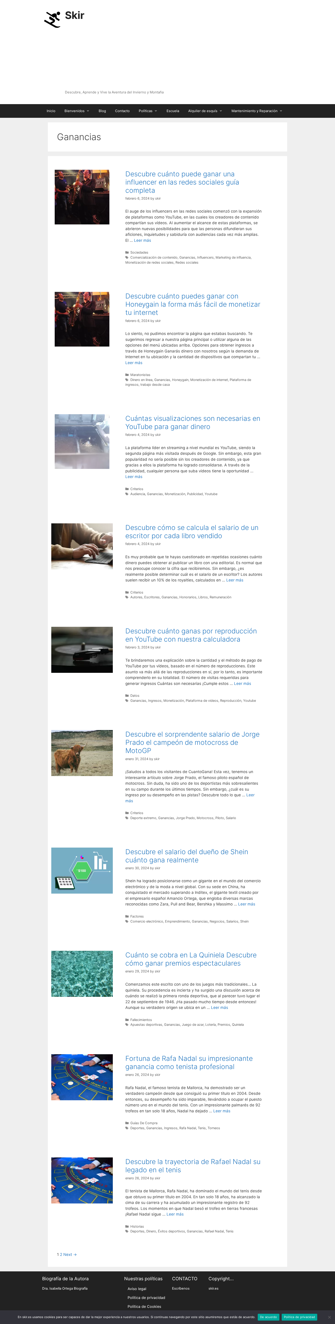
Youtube (211, 494)
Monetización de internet (209, 380)
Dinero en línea (141, 380)
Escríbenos (181, 1288)
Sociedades (139, 252)
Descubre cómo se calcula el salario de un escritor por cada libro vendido (191, 531)
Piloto (219, 818)
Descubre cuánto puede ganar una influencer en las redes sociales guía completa (182, 182)
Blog (102, 111)
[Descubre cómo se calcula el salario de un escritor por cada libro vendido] (82, 568)
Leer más (142, 240)
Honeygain (180, 380)
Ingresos (155, 700)
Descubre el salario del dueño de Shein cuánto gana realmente (186, 856)
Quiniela (238, 1024)
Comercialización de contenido (154, 257)
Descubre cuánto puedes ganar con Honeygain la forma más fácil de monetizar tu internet (192, 304)
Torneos (214, 1128)
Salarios (232, 921)
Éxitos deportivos (171, 1231)
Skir (74, 15)
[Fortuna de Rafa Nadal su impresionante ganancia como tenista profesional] (82, 1099)
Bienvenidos (74, 111)
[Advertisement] (165, 55)
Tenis (202, 1128)
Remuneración (220, 597)
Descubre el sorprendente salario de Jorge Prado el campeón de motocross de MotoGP (192, 742)
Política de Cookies (144, 1306)
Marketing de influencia (233, 257)
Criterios (136, 489)
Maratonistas (140, 375)
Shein (244, 921)
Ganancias (187, 257)
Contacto (122, 111)
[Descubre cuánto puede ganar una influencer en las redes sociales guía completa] (82, 223)
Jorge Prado (185, 818)
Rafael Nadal (214, 1231)
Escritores (152, 597)
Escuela (173, 111)
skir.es (214, 1288)
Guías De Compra (143, 1123)
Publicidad (195, 494)
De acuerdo (268, 1317)
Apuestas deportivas (146, 1024)
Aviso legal (137, 1288)
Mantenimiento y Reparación (255, 111)
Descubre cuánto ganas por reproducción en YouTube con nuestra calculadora (191, 635)
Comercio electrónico (146, 921)
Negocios (217, 921)
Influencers (205, 257)
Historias (137, 1226)
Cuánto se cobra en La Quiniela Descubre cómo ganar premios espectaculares (191, 959)
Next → (70, 1254)
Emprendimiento (177, 921)
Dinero (151, 1231)
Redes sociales (186, 262)
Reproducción (230, 700)
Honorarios (187, 597)
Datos (134, 695)
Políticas (145, 111)
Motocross (205, 818)
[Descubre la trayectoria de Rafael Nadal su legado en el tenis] (82, 1202)
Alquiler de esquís (202, 111)
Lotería (210, 1024)
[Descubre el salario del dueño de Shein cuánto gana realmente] (82, 892)
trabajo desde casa (155, 384)
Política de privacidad (146, 1297)
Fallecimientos (141, 1020)
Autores (136, 597)
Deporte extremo (143, 818)
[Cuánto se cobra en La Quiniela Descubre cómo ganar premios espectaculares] (82, 995)
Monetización (175, 494)
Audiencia (137, 494)
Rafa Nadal (187, 1128)
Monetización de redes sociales (149, 262)
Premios (224, 1024)
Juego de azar (193, 1024)
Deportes (137, 1128)
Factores (137, 916)
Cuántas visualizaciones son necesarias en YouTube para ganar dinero (192, 422)
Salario (231, 818)
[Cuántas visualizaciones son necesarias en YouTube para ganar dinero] (82, 467)
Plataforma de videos (202, 700)
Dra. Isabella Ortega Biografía (65, 1288)
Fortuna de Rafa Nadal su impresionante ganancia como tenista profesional (189, 1062)
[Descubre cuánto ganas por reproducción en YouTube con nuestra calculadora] (82, 671)
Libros (203, 597)
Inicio (51, 111)
